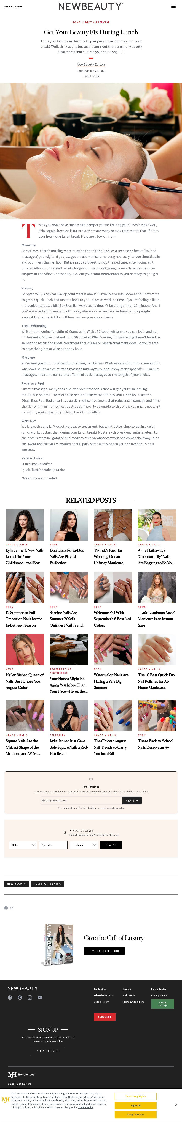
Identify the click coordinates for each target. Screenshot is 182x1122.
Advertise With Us (103, 995)
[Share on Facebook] (6, 908)
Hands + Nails (17, 544)
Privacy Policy (159, 995)
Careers (126, 989)
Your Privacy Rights (135, 1096)
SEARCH (111, 845)
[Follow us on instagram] (30, 997)
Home (76, 22)
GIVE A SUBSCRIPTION (104, 951)
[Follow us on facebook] (10, 997)
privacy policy (117, 808)
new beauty (16, 883)
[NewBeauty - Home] (91, 6)
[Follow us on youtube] (40, 997)
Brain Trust (128, 995)
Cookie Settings (162, 1004)
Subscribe (13, 6)
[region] (91, 1105)
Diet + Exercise (97, 22)
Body (10, 606)
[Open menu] (173, 6)
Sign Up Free (48, 1050)
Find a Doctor (158, 989)
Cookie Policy (101, 1001)
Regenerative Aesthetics (60, 671)
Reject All (136, 1105)
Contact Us (100, 989)
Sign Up (130, 800)
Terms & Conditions (133, 1001)
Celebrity (57, 735)
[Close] (176, 1105)
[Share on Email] (12, 908)
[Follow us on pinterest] (20, 997)
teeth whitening (47, 883)
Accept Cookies (135, 1114)
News (54, 544)
